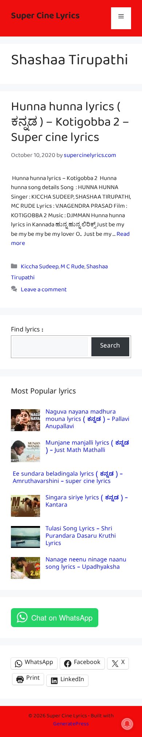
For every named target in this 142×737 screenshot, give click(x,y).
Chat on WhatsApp (61, 617)
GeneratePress (71, 725)
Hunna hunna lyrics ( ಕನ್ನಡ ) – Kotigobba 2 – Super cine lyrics (70, 125)
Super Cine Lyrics (45, 18)
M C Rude (72, 268)
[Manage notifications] (127, 724)
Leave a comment (44, 291)
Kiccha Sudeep (40, 268)
